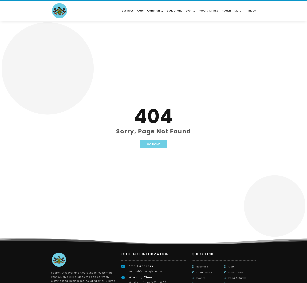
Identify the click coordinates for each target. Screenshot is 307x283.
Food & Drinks (208, 10)
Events (190, 10)
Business (128, 10)
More (238, 10)
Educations (174, 10)
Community (155, 10)
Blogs (252, 10)
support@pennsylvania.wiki (147, 271)
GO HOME (153, 144)
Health (226, 10)
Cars (140, 10)
